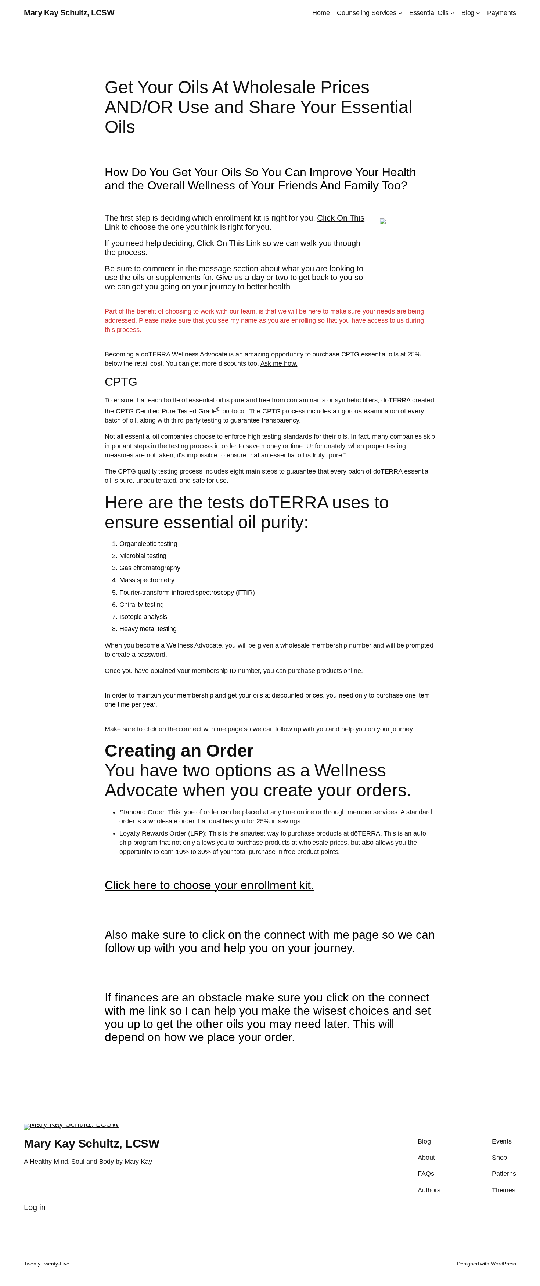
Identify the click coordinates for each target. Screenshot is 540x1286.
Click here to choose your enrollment (200, 885)
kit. (306, 885)
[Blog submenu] (478, 13)
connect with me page (210, 729)
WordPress (503, 1264)
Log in (34, 1207)
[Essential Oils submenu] (452, 13)
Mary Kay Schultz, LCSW (69, 12)
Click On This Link (228, 243)
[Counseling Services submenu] (400, 13)
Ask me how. (279, 363)
